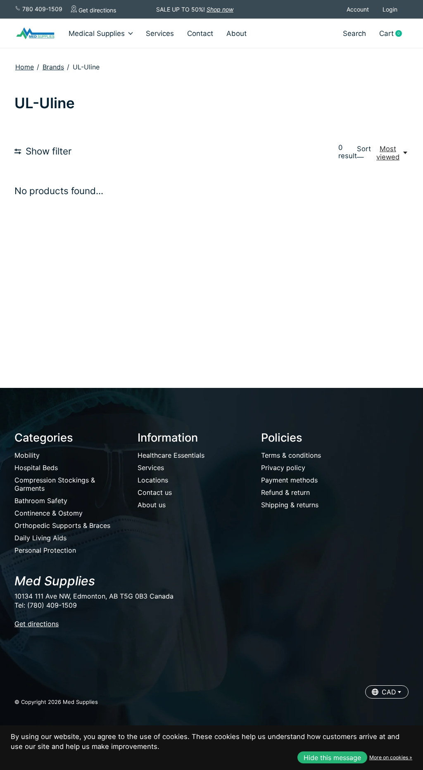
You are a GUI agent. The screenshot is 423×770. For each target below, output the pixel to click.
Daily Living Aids (40, 538)
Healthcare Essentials (171, 455)
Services (160, 33)
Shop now (220, 9)
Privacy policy (283, 467)
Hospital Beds (36, 467)
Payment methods (289, 480)
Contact (200, 33)
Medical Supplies (97, 33)
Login (390, 9)
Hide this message (332, 757)
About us (152, 505)
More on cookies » (390, 757)
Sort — (364, 153)
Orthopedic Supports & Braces (62, 525)
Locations (153, 480)
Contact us (155, 492)
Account (358, 9)
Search (354, 33)
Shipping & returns (289, 505)
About (236, 33)
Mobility (27, 455)
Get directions (96, 10)
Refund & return (285, 492)
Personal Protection (45, 550)
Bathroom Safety (40, 501)
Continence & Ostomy (48, 513)
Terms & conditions (291, 455)
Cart (393, 33)
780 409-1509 (41, 8)
